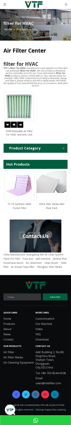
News (7, 334)
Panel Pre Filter (11, 258)
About (7, 329)
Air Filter (8, 352)
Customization (45, 319)
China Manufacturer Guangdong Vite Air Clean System (33, 254)
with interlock (43, 258)
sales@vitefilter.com (48, 383)
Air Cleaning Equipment (18, 362)
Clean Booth (51, 262)
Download (42, 339)
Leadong (61, 409)
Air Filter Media (13, 357)
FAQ (38, 334)
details (22, 122)
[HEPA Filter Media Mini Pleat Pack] (46, 182)
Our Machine (44, 324)
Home (7, 319)
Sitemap (39, 409)
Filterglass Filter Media (49, 266)
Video (39, 329)
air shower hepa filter (22, 266)
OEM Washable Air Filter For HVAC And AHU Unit (19, 132)
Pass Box (28, 258)
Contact (8, 339)
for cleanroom (34, 262)
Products (9, 324)
